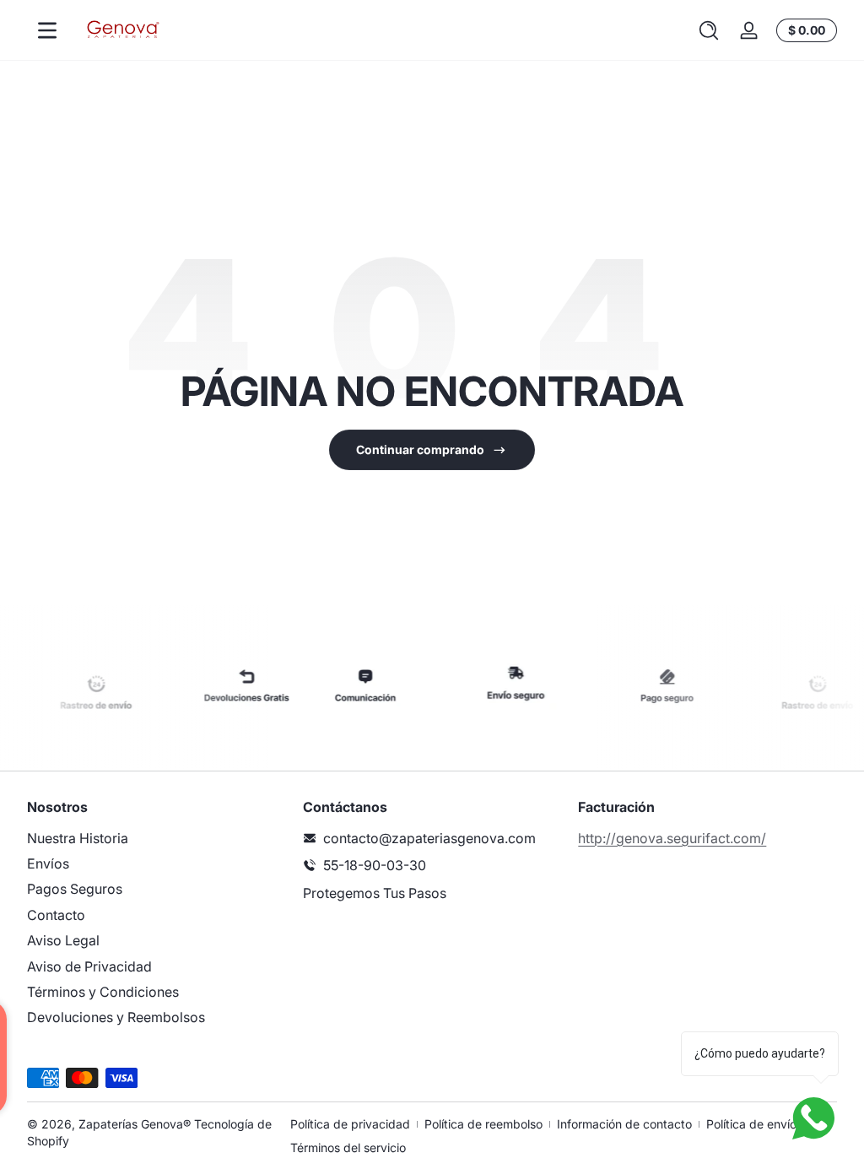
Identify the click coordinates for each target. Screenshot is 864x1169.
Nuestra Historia (77, 838)
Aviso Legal (63, 940)
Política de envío (751, 1124)
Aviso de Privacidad (89, 966)
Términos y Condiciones (103, 991)
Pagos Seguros (74, 888)
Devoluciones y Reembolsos (116, 1017)
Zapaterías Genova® (134, 1124)
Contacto (56, 915)
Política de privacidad (350, 1124)
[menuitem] (156, 838)
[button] (708, 30)
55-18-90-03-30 (374, 865)
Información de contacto (624, 1124)
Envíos (48, 863)
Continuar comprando (420, 449)
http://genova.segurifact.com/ (672, 838)
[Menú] (47, 30)
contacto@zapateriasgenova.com (429, 838)
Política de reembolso (483, 1124)
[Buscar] (709, 30)
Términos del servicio (348, 1147)
